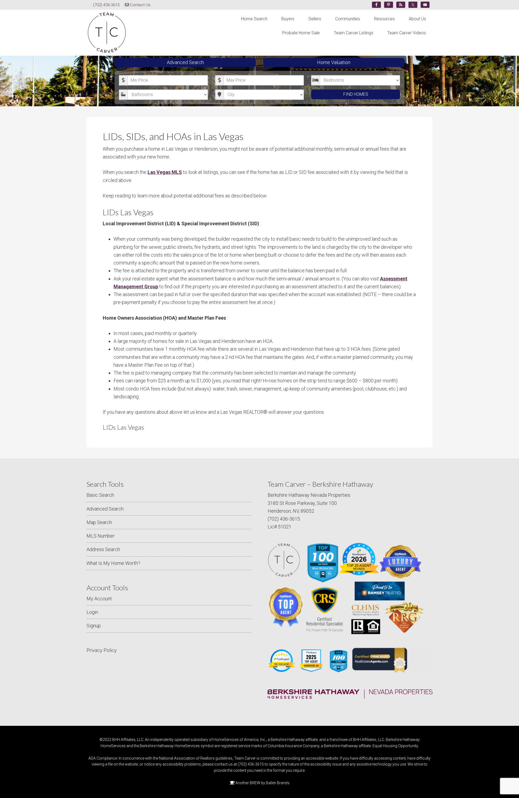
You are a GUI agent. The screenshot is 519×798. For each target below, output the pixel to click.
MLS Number (100, 536)
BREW (255, 783)
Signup (93, 625)
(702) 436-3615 (106, 4)
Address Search (103, 549)
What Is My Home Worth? (113, 563)
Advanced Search (185, 62)
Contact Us (140, 4)
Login (92, 612)
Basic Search (100, 495)
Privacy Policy (101, 650)
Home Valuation (333, 62)
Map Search (99, 522)
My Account (99, 598)
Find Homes (355, 94)
